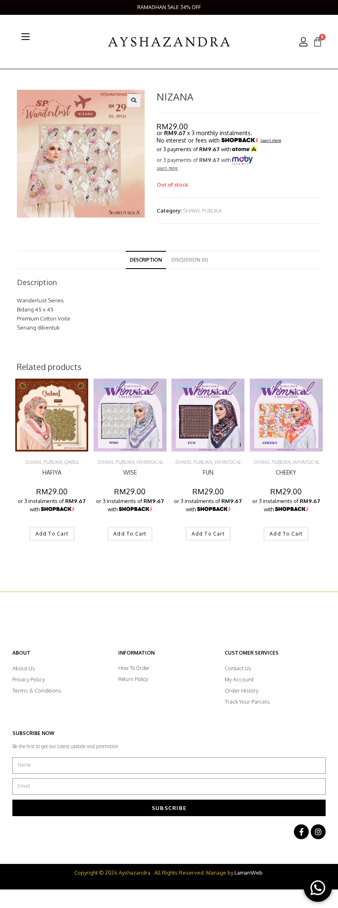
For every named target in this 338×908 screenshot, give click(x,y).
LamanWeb (249, 872)
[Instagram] (318, 831)
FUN (208, 472)
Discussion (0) (189, 260)
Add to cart (51, 534)
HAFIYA (51, 472)
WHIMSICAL (149, 462)
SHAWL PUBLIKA (202, 210)
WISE (130, 472)
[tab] (146, 260)
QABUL (71, 462)
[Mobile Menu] (25, 36)
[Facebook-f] (301, 831)
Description (146, 260)
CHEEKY (286, 472)
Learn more (271, 140)
